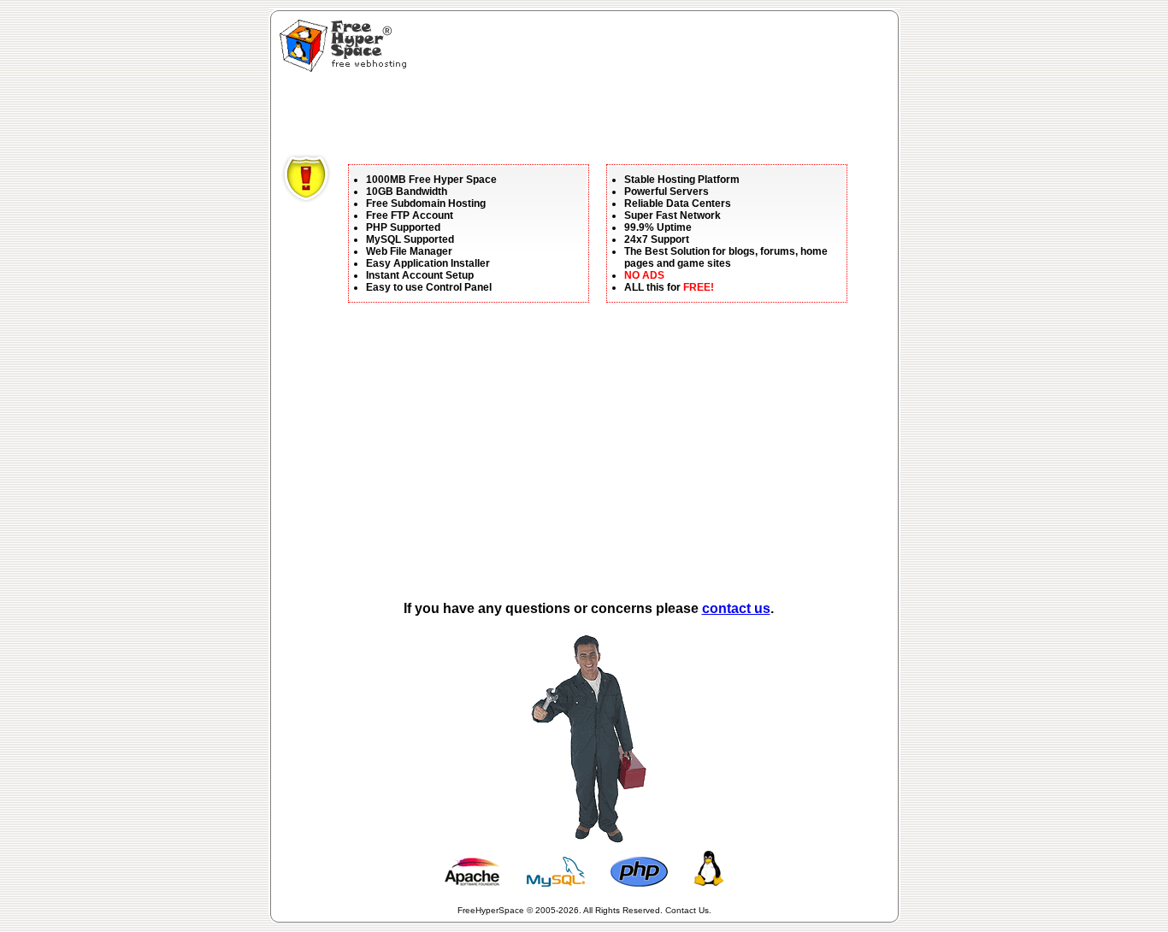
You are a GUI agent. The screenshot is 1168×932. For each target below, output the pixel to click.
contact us (736, 608)
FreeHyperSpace (490, 910)
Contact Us (687, 910)
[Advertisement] (592, 115)
